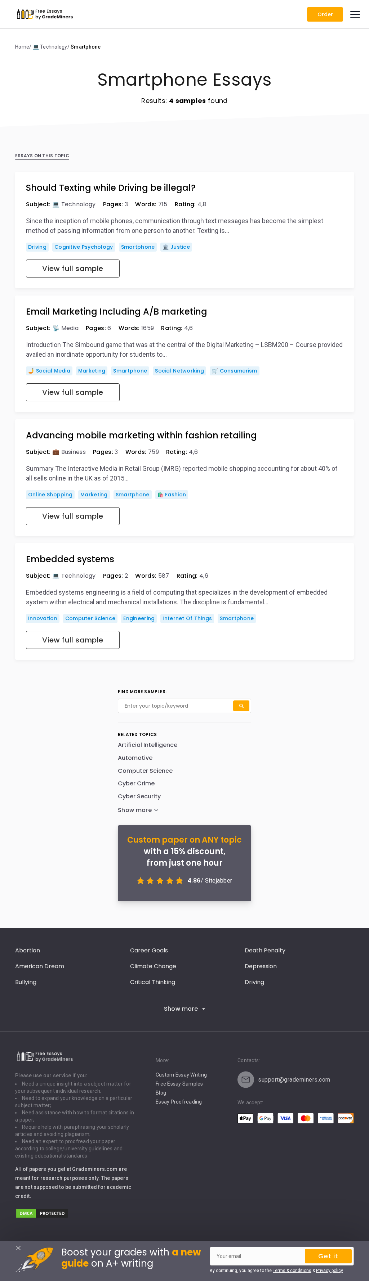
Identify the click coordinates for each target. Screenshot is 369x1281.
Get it (328, 1255)
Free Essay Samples (179, 1084)
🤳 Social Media (49, 370)
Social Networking (179, 370)
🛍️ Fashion (171, 494)
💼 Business (69, 452)
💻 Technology (74, 204)
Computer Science (90, 618)
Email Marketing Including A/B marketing (116, 311)
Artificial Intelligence (147, 745)
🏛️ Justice (176, 247)
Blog (161, 1093)
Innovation (42, 618)
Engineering (139, 618)
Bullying (25, 982)
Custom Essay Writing (181, 1075)
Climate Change (153, 966)
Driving (37, 247)
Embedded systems (70, 559)
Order (325, 14)
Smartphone (138, 247)
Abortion (27, 950)
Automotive (135, 758)
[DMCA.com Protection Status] (42, 1217)
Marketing (92, 370)
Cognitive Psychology (83, 247)
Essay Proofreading (179, 1102)
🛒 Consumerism (234, 370)
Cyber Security (139, 796)
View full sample (72, 268)
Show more (181, 1009)
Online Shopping (50, 494)
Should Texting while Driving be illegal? (111, 187)
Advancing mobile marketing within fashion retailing (141, 435)
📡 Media (65, 328)
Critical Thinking (152, 982)
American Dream (39, 966)
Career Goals (149, 950)
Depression (261, 966)
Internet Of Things (187, 618)
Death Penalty (265, 950)
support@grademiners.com (294, 1079)
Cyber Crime (136, 783)
